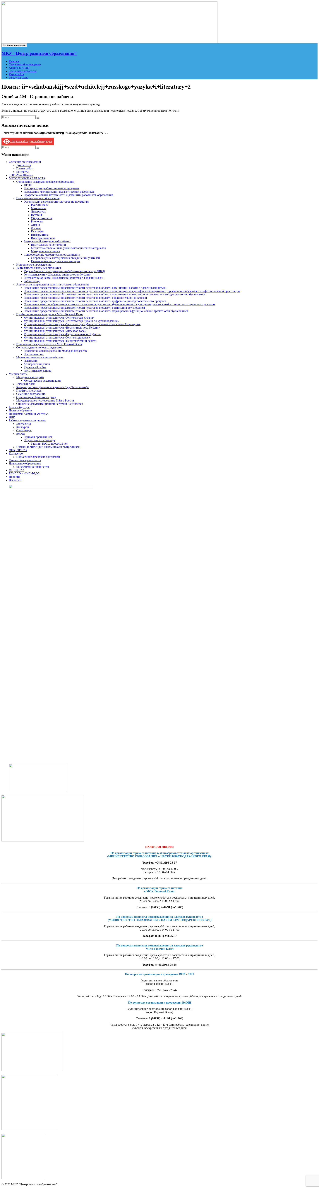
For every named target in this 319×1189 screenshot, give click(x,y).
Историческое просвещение (33, 264)
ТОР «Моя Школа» (21, 175)
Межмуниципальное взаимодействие (39, 357)
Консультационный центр (32, 466)
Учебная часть (18, 374)
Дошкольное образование (25, 463)
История (36, 214)
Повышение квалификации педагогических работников (59, 191)
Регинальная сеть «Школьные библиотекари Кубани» (57, 274)
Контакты (22, 171)
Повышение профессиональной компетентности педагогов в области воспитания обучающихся (84, 307)
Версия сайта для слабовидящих (31, 141)
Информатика (40, 234)
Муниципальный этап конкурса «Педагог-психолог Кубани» (62, 334)
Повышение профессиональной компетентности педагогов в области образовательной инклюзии (85, 297)
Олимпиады (24, 430)
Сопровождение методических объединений (52, 254)
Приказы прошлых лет (38, 437)
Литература (38, 211)
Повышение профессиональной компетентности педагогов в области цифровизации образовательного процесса (95, 301)
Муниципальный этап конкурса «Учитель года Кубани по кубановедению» (71, 320)
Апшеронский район (37, 364)
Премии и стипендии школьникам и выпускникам (48, 446)
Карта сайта (16, 74)
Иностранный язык (43, 238)
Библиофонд (32, 281)
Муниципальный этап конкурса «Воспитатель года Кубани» (62, 327)
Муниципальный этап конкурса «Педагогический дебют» (60, 340)
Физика (36, 228)
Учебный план (25, 383)
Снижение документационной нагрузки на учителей (49, 403)
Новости (14, 476)
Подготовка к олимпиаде (39, 440)
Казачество (16, 453)
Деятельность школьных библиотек (38, 267)
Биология (37, 221)
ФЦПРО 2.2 (16, 470)
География (37, 231)
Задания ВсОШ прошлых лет (49, 443)
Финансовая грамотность (25, 460)
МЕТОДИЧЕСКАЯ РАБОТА (27, 178)
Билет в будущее (19, 407)
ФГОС (28, 185)
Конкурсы (22, 427)
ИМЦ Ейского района (37, 370)
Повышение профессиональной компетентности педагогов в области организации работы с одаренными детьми (95, 287)
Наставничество (34, 354)
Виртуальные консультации (48, 244)
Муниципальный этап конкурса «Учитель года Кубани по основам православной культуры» (82, 324)
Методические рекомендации (42, 380)
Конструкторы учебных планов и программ (51, 188)
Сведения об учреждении (25, 64)
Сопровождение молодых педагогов (39, 347)
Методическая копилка (45, 251)
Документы (23, 165)
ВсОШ (20, 433)
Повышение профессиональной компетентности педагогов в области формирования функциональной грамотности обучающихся (106, 311)
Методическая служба (30, 377)
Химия (35, 224)
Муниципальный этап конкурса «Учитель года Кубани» (59, 317)
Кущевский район (35, 367)
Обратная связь (18, 77)
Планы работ (24, 168)
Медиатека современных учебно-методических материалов (68, 248)
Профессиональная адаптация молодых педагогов (55, 350)
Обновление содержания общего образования (45, 181)
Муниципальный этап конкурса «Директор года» (55, 330)
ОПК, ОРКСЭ (18, 450)
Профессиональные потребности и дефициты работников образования (68, 195)
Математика (38, 208)
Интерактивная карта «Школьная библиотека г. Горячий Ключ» (64, 277)
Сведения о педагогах (23, 71)
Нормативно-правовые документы (38, 456)
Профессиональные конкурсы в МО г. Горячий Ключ (49, 314)
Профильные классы (29, 390)
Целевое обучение (20, 410)
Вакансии (15, 480)
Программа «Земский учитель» (28, 413)
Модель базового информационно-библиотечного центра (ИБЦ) (64, 271)
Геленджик (30, 360)
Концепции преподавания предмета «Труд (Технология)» (52, 387)
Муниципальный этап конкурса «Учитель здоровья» (57, 337)
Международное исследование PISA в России (45, 400)
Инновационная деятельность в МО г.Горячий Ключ (49, 344)
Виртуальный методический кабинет (47, 241)
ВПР (12, 417)
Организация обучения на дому (36, 397)
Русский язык (39, 204)
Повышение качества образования (37, 198)
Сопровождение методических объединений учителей (65, 257)
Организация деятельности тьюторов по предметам (56, 201)
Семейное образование (30, 393)
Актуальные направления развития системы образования (52, 284)
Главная (14, 61)
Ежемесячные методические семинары (55, 261)
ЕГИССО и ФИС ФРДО (24, 473)
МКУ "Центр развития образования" (39, 53)
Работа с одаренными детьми (27, 420)
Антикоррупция (19, 67)
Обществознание (41, 218)
